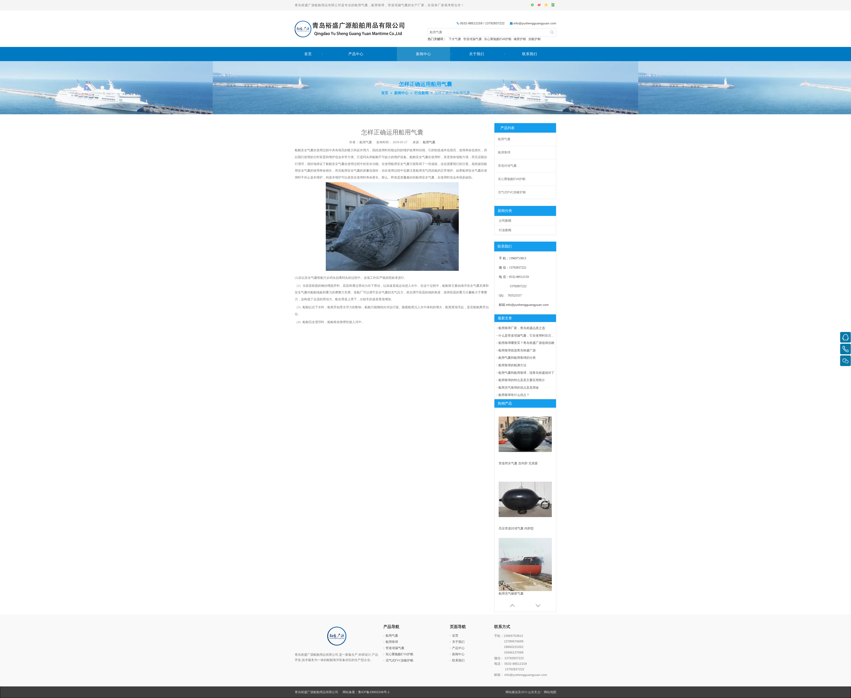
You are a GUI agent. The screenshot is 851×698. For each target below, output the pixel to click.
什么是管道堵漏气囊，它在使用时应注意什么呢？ (526, 335)
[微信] (532, 5)
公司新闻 (505, 220)
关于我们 (458, 642)
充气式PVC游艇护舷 (512, 192)
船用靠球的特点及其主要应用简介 (521, 380)
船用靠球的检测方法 (512, 365)
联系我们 (458, 660)
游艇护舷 (534, 39)
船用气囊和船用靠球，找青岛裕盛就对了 (526, 372)
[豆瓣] (553, 5)
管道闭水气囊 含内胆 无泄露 (518, 463)
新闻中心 (458, 654)
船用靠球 (504, 152)
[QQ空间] (546, 5)
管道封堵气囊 (507, 165)
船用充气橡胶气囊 (511, 593)
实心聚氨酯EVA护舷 (497, 39)
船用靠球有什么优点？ (513, 395)
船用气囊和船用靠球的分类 (517, 357)
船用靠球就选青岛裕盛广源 (517, 350)
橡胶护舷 (520, 39)
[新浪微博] (539, 5)
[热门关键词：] (552, 32)
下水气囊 (455, 39)
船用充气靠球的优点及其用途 (518, 387)
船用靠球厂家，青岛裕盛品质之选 (521, 328)
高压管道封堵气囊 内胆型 (516, 528)
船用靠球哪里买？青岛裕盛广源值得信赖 (526, 343)
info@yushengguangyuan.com (534, 23)
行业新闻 (505, 230)
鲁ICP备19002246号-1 (374, 692)
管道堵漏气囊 (472, 39)
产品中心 (458, 648)
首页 (455, 635)
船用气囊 (429, 142)
